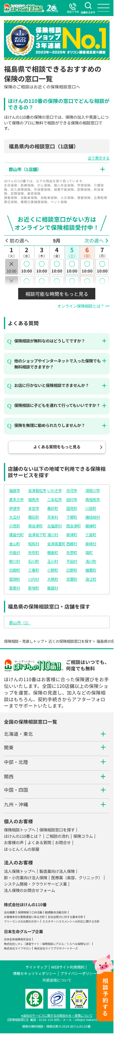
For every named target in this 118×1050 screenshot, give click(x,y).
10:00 (26, 266)
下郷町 (71, 517)
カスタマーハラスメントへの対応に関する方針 (71, 921)
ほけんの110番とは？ (23, 836)
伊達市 (14, 508)
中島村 (14, 552)
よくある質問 (39, 842)
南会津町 (35, 526)
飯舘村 (52, 588)
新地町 (33, 588)
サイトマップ (36, 966)
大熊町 (52, 579)
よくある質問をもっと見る (56, 447)
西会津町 (73, 526)
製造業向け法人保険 (57, 871)
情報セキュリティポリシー (34, 973)
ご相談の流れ (57, 836)
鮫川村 (14, 561)
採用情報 (23, 912)
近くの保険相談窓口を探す (70, 641)
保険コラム (83, 836)
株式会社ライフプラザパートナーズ (56, 948)
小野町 (52, 570)
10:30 (26, 283)
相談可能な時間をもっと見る (56, 293)
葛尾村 (14, 588)
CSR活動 (36, 912)
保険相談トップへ (19, 830)
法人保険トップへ (19, 871)
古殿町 (14, 570)
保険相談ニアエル (53, 944)
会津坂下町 (37, 534)
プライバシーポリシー (78, 973)
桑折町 (52, 508)
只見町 (14, 526)
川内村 (33, 579)
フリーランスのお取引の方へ (21, 921)
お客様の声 (14, 842)
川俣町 (90, 508)
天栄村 (52, 517)
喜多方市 (16, 499)
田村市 (71, 499)
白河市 (71, 490)
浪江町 (90, 579)
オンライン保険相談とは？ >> (83, 306)
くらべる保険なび (77, 944)
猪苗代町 (16, 534)
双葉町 (71, 579)
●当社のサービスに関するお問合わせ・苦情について (57, 1015)
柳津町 (71, 534)
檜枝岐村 (92, 517)
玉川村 (52, 561)
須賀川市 (92, 490)
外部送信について (56, 979)
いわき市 (54, 490)
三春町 (33, 570)
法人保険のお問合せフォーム (29, 890)
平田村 (71, 561)
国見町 (71, 508)
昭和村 (33, 543)
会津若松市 (37, 490)
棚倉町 (52, 552)
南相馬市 (92, 499)
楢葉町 (90, 570)
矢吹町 (33, 552)
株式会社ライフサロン (17, 948)
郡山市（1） (20, 623)
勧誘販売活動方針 (56, 912)
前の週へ (19, 240)
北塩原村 (54, 526)
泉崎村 (90, 543)
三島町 (90, 534)
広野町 (71, 570)
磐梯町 (90, 526)
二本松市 (54, 499)
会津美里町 (56, 543)
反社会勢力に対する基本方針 (65, 917)
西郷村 (71, 543)
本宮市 (33, 508)
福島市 (14, 490)
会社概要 (9, 912)
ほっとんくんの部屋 (21, 849)
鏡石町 (33, 517)
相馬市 (33, 499)
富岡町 (14, 579)
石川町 (33, 561)
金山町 (14, 543)
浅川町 (90, 561)
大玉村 (14, 517)
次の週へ (94, 240)
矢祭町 (71, 552)
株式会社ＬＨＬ (13, 944)
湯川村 (52, 534)
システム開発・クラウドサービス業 (35, 884)
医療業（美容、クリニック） (76, 877)
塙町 (89, 552)
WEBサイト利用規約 (67, 966)
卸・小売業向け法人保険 (25, 877)
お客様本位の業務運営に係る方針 (24, 917)
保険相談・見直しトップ (24, 641)
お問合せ (63, 842)
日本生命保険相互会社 (17, 939)
